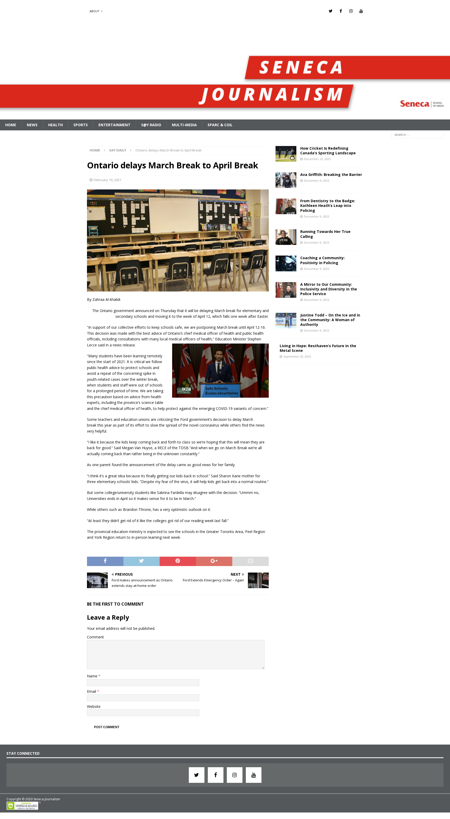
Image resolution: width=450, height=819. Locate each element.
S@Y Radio (151, 124)
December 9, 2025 (316, 180)
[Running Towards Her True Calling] (286, 237)
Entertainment (114, 124)
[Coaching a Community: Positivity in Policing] (286, 263)
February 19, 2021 (107, 179)
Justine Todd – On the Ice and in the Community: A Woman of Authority (330, 320)
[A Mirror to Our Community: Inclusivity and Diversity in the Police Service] (286, 290)
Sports (80, 124)
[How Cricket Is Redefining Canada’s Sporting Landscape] (286, 154)
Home (10, 124)
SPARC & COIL (220, 124)
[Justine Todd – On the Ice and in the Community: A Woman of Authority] (286, 320)
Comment (95, 636)
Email (92, 691)
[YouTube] (361, 11)
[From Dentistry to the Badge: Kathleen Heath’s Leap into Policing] (286, 206)
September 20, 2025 (297, 356)
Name (92, 676)
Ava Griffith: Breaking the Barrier (331, 174)
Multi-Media (184, 124)
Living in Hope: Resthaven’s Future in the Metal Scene (318, 348)
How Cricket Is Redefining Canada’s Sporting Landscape (328, 150)
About (94, 11)
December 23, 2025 (317, 159)
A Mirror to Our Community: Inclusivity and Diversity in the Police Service (328, 289)
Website (94, 706)
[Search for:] (417, 134)
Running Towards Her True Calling (325, 234)
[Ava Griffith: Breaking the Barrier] (286, 180)
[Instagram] (350, 11)
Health (55, 124)
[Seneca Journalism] (225, 116)
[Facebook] (340, 11)
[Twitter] (330, 11)
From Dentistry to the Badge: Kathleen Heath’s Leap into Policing (327, 205)
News (32, 124)
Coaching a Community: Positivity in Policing (322, 260)
